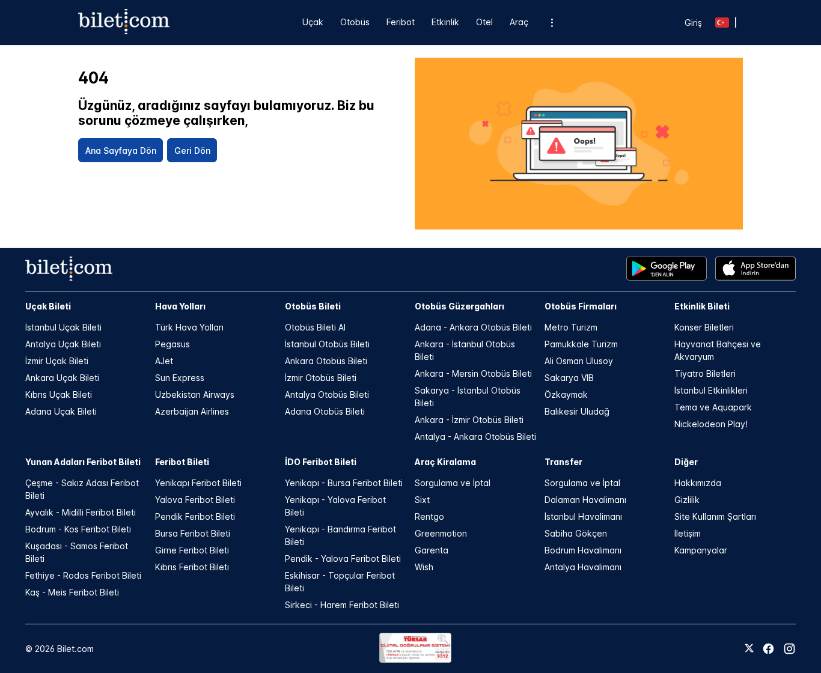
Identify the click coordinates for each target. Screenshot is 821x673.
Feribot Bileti (182, 462)
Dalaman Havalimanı (585, 500)
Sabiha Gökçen (576, 533)
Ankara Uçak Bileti (62, 378)
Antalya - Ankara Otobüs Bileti (475, 436)
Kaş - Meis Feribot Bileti (72, 592)
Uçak (312, 22)
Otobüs (355, 22)
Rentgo (429, 516)
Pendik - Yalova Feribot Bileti (343, 558)
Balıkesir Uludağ (577, 411)
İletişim (687, 533)
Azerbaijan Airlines (192, 411)
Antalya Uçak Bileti (63, 344)
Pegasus (172, 344)
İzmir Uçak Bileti (56, 361)
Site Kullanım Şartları (715, 516)
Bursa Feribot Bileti (192, 533)
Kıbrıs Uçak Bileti (58, 394)
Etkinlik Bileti (702, 306)
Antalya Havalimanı (583, 567)
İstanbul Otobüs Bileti (327, 344)
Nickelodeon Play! (711, 424)
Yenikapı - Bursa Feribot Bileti (344, 483)
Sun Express (179, 378)
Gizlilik (687, 500)
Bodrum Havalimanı (583, 550)
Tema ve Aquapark (713, 407)
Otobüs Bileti (313, 306)
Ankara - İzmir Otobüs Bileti (469, 420)
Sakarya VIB (569, 378)
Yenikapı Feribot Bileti (198, 483)
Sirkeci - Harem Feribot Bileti (342, 605)
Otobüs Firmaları (581, 306)
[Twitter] (749, 649)
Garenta (431, 550)
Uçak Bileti (48, 306)
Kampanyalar (700, 550)
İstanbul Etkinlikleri (711, 390)
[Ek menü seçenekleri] (551, 22)
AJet (164, 361)
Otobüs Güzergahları (459, 306)
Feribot (400, 22)
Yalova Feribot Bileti (195, 500)
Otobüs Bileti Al (315, 327)
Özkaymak (566, 394)
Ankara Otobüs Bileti (326, 361)
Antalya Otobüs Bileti (327, 394)
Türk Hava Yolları (189, 327)
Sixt (422, 500)
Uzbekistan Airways (194, 394)
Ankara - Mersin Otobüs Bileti (473, 373)
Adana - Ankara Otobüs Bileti (473, 327)
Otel (484, 22)
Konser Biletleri (704, 327)
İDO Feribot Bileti (320, 462)
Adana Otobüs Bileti (325, 411)
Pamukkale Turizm (581, 344)
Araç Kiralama (445, 462)
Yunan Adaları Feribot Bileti (83, 462)
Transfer (563, 462)
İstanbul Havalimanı (583, 516)
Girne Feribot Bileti (192, 550)
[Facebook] (768, 648)
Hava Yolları (180, 306)
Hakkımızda (697, 483)
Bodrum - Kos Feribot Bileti (78, 529)
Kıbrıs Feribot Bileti (192, 567)
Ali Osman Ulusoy (579, 361)
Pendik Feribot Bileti (195, 516)
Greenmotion (441, 533)
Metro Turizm (571, 327)
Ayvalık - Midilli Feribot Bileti (80, 512)
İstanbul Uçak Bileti (63, 327)
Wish (424, 567)
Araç (519, 22)
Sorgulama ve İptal (452, 483)
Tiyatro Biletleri (705, 373)
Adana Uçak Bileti (61, 411)
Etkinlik (445, 22)
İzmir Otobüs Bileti (320, 378)
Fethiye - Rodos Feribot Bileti (83, 575)
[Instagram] (789, 648)
